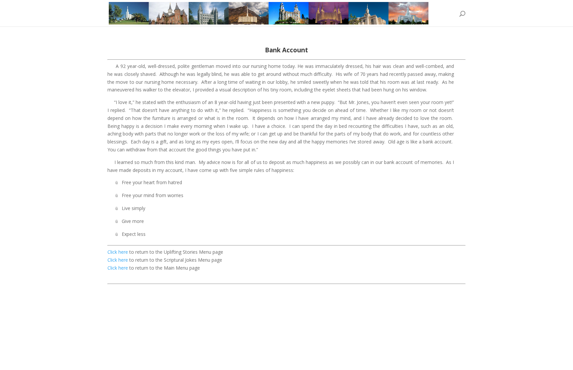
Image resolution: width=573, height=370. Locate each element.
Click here (118, 252)
